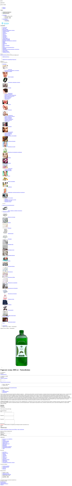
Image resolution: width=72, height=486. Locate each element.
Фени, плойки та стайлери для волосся (15, 210)
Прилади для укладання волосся (8, 47)
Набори (4, 42)
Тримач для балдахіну (12, 315)
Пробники (4, 48)
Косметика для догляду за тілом (10, 199)
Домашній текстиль (6, 52)
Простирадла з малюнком (12, 282)
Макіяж (4, 41)
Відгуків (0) (5, 392)
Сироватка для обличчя (9, 119)
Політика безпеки (6, 441)
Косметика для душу (8, 200)
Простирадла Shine (11, 277)
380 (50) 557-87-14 (6, 56)
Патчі (4, 44)
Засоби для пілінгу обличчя (9, 116)
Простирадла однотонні (12, 293)
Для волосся (5, 33)
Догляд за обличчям (8, 133)
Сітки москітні (10, 310)
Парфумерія (5, 43)
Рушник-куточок (11, 299)
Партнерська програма (7, 447)
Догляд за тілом (7, 134)
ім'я (1, 411)
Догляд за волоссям (8, 132)
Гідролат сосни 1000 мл (13, 429)
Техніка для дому (6, 51)
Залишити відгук (3, 374)
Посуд (4, 46)
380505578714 (5, 59)
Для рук (6, 198)
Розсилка (4, 468)
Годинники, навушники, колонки (9, 30)
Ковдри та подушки (11, 217)
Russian (7, 13)
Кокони (9, 222)
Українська (9, 12)
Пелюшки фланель (11, 255)
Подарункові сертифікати (7, 446)
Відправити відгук (4, 427)
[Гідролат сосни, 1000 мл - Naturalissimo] (21, 367)
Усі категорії (5, 27)
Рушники (9, 304)
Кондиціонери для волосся (9, 96)
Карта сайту (5, 444)
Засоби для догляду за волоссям (10, 95)
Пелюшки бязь (10, 244)
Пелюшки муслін (11, 249)
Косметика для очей (6, 39)
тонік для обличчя (20, 429)
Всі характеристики (13, 387)
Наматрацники (10, 233)
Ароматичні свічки (8, 170)
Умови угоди (5, 442)
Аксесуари (4, 28)
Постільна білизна (11, 266)
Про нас (4, 7)
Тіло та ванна (5, 50)
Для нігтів (4, 35)
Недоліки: (2, 419)
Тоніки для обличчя (8, 120)
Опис (3, 390)
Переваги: (2, 415)
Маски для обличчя (8, 118)
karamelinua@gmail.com (12, 59)
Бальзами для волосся (8, 94)
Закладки (4, 467)
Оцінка (1, 425)
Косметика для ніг (8, 201)
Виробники (5, 445)
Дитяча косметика (6, 31)
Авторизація (7, 20)
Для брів (4, 32)
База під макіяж (5, 29)
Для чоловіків (5, 37)
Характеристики (5, 391)
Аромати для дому (8, 169)
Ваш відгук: (2, 423)
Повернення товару (6, 443)
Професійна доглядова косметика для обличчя (11, 49)
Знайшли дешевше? (3, 378)
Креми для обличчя (8, 117)
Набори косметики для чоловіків (10, 135)
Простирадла (10, 271)
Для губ (4, 34)
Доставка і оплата (6, 440)
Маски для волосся (8, 97)
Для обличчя (10, 115)
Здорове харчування (6, 38)
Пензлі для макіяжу (6, 45)
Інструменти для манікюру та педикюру (12, 70)
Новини (4, 8)
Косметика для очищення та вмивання (9, 40)
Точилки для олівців (8, 71)
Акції (3, 448)
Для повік (10, 126)
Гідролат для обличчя (4, 429)
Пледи (9, 260)
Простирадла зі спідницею (13, 288)
